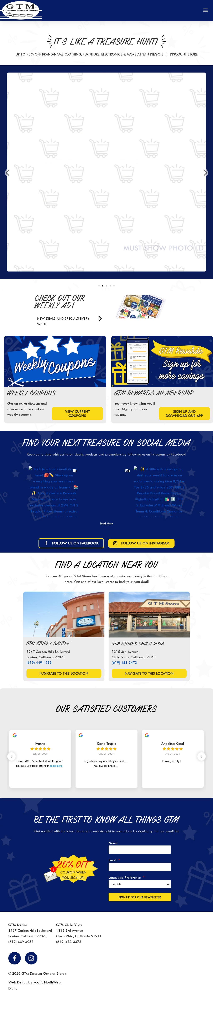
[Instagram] (31, 958)
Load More (106, 523)
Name (113, 843)
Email (113, 860)
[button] (205, 10)
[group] (40, 759)
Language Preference (125, 878)
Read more (56, 765)
